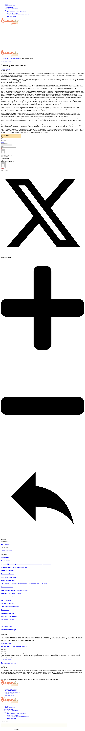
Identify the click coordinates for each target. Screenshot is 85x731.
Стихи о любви (8, 709)
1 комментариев (5, 69)
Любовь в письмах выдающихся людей (18, 716)
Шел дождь (5, 544)
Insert (17, 729)
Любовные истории (6, 61)
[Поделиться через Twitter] (42, 254)
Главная (6, 706)
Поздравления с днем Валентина (16, 713)
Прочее (6, 712)
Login (2, 142)
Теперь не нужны (7, 551)
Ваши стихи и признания (11, 710)
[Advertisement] (42, 37)
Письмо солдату (11, 718)
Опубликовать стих (9, 707)
